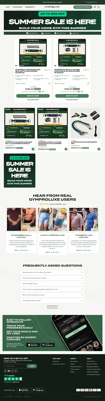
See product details (33, 99)
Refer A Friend (75, 366)
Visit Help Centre (52, 308)
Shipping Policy (92, 366)
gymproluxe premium (83, 7)
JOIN (32, 366)
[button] (16, 65)
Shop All (56, 361)
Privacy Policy (18, 396)
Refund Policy (92, 364)
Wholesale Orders (93, 374)
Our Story (74, 361)
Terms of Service (8, 396)
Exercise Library (59, 364)
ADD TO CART (33, 96)
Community (74, 369)
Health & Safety (93, 372)
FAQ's (72, 372)
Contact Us (91, 361)
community (30, 7)
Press (72, 364)
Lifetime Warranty (93, 369)
